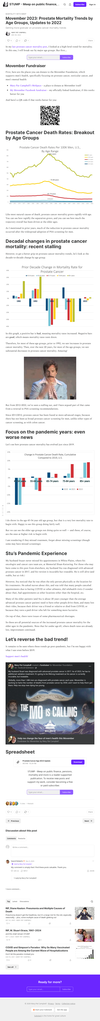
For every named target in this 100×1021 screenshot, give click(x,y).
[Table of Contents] (2, 510)
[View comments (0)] (29, 923)
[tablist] (16, 838)
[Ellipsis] (93, 861)
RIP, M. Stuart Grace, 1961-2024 (23, 930)
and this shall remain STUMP (18, 934)
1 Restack (30, 803)
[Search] (64, 4)
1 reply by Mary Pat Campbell (25, 878)
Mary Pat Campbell (18, 32)
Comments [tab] (11, 838)
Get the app (62, 1010)
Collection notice (68, 1003)
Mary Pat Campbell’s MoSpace (25, 85)
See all (11, 967)
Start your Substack (43, 1010)
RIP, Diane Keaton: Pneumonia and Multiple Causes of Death (35, 910)
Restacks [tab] (21, 838)
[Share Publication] (70, 4)
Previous (15, 821)
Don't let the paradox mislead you (20, 954)
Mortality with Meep (16, 14)
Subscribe (79, 4)
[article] (50, 916)
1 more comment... (13, 889)
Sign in (92, 4)
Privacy (51, 1003)
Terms (57, 1003)
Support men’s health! (17, 656)
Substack (38, 1016)
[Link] (2, 66)
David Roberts (17, 861)
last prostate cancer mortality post (29, 47)
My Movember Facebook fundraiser (28, 90)
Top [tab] (8, 901)
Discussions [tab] (24, 901)
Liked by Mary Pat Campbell (23, 864)
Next (87, 821)
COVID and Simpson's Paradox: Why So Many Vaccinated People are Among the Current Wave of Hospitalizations (38, 949)
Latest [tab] (14, 901)
